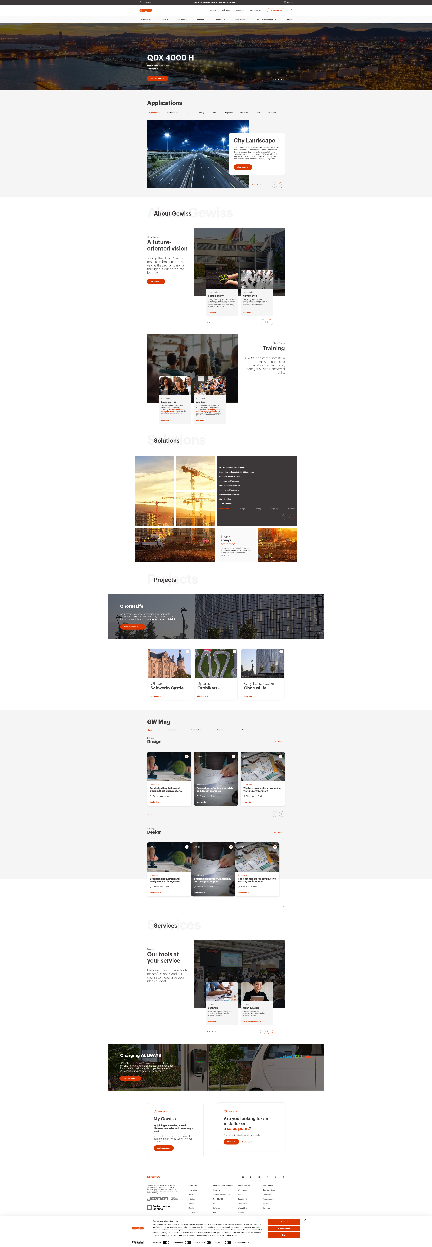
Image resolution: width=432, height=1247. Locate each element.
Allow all (284, 1222)
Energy (163, 19)
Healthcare (244, 113)
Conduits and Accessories (229, 490)
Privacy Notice (231, 1235)
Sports (188, 113)
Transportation (172, 113)
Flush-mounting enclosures (229, 485)
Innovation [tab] (172, 730)
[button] (252, 184)
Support (216, 1203)
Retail (258, 113)
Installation (144, 19)
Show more (241, 167)
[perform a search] (291, 10)
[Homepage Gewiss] (146, 10)
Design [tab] (150, 730)
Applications (240, 19)
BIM (214, 1212)
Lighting (200, 19)
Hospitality (229, 113)
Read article (154, 802)
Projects (241, 1212)
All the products (225, 503)
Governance (242, 1203)
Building (181, 19)
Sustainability (243, 1199)
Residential (272, 113)
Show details (240, 1243)
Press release (268, 1199)
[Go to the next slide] (281, 185)
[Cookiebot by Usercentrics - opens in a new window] (138, 1242)
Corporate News (269, 1190)
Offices (214, 113)
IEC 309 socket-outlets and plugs (232, 467)
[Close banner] (305, 1220)
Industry (201, 113)
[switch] (188, 1242)
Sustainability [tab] (222, 730)
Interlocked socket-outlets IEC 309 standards (236, 472)
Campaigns (267, 1194)
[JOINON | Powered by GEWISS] (162, 1199)
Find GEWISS (218, 1199)
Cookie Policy (176, 1235)
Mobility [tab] (245, 730)
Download (266, 1208)
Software (216, 1208)
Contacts (216, 1190)
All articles (278, 742)
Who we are (242, 1190)
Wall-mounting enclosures (229, 494)
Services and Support (265, 19)
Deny (284, 1235)
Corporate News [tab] (196, 730)
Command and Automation (229, 481)
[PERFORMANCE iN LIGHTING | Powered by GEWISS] (162, 1207)
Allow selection (284, 1228)
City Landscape (154, 113)
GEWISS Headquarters (221, 1194)
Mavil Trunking (225, 499)
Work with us (242, 1208)
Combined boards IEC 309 (229, 476)
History (240, 1194)
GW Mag (289, 19)
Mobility (219, 19)
